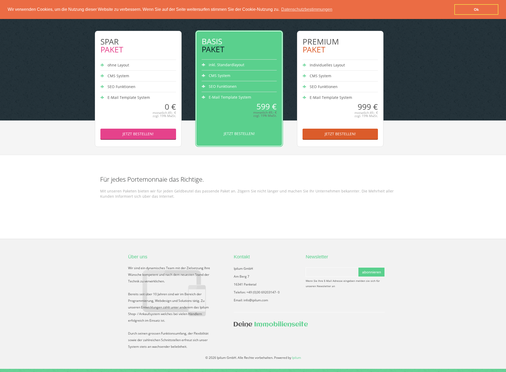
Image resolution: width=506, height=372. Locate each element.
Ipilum (296, 357)
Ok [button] (476, 9)
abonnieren (371, 272)
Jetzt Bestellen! (138, 133)
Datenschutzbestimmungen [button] (306, 9)
